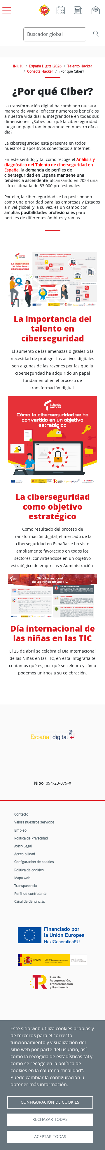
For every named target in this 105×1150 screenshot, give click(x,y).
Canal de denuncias (29, 901)
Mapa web (22, 877)
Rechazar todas (50, 1119)
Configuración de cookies (34, 861)
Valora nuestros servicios (34, 822)
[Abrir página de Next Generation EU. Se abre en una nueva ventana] (52, 937)
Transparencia (25, 885)
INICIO (18, 66)
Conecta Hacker (40, 71)
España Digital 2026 (45, 66)
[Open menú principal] (5, 9)
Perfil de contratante (30, 893)
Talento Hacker (79, 66)
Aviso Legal (23, 846)
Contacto (21, 814)
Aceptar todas (50, 1136)
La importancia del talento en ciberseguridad (53, 328)
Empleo (20, 830)
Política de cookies (29, 869)
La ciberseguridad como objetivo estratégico (52, 506)
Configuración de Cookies (50, 1102)
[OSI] (52, 735)
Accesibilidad (24, 853)
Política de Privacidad (31, 838)
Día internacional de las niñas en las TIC (52, 633)
